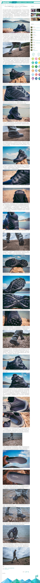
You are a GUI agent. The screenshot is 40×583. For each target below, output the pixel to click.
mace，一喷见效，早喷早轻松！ (34, 12)
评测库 (15, 2)
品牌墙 (25, 2)
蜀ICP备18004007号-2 (26, 581)
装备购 (31, 2)
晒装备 (20, 2)
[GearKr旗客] (6, 2)
